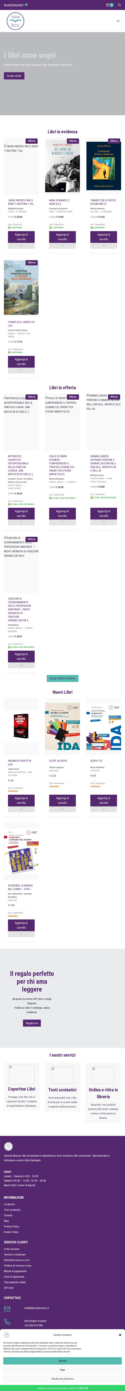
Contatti (8, 1215)
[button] (120, 1335)
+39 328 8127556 (33, 1325)
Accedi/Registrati (13, 5)
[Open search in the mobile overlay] (119, 5)
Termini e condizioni (15, 1254)
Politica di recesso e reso (17, 1265)
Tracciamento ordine (15, 1282)
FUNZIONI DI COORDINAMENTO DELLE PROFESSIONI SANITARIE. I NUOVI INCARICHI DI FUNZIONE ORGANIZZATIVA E (19, 609)
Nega (62, 1369)
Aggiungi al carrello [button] (21, 237)
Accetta (62, 1360)
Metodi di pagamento (15, 1271)
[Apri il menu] (118, 20)
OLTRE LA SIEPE (58, 760)
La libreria (9, 1204)
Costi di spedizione (14, 1276)
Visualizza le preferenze (62, 1378)
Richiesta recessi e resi (16, 1260)
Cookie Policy (11, 1232)
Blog (6, 1221)
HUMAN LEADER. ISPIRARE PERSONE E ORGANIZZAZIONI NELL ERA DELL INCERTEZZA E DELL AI (103, 463)
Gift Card (8, 1287)
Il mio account (11, 1249)
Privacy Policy (11, 1226)
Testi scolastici (12, 1209)
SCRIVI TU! (96, 760)
